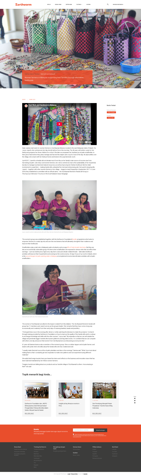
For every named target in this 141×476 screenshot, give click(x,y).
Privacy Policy (74, 474)
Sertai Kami (69, 4)
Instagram (114, 456)
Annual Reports (38, 460)
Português (95, 456)
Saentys (85, 474)
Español (95, 454)
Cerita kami (36, 458)
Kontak (88, 4)
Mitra (35, 467)
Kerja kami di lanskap (19, 451)
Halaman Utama (29, 74)
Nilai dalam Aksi (38, 456)
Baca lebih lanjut (29, 413)
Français (95, 451)
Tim (35, 463)
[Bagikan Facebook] (135, 398)
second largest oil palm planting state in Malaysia (41, 256)
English (94, 449)
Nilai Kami (36, 454)
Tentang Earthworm (40, 447)
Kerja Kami (17, 447)
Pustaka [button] (78, 4)
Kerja (49, 4)
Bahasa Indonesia (118, 4)
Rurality (74, 239)
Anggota (36, 465)
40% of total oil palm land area (76, 247)
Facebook (114, 454)
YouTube (114, 451)
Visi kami (36, 451)
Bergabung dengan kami (59, 448)
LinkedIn (114, 449)
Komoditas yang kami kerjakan (19, 454)
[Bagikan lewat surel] (135, 403)
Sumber (37, 74)
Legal (69, 474)
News (23, 99)
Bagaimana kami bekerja (20, 449)
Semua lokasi (77, 447)
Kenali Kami (58, 4)
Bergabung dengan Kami (59, 451)
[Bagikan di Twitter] (135, 401)
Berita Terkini (76, 455)
